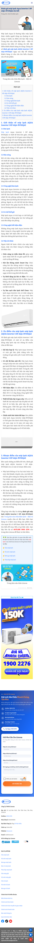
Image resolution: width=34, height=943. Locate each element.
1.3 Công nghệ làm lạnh (12, 101)
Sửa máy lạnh (9, 548)
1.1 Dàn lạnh (8, 96)
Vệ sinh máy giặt (6, 877)
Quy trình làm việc (6, 917)
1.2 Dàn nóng (8, 98)
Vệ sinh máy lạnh (10, 552)
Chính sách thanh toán (7, 909)
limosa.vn (9, 831)
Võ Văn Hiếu (18, 823)
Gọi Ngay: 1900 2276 (11, 729)
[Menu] (32, 3)
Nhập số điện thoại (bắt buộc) (10, 753)
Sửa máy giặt (5, 873)
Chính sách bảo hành (7, 902)
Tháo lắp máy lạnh (10, 560)
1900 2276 (9, 816)
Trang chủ (4, 14)
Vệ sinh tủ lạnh (5, 884)
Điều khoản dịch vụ (6, 898)
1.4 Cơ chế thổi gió (10, 103)
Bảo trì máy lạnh (6, 866)
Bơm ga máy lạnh (10, 556)
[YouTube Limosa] (10, 921)
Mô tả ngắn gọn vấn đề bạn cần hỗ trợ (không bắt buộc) (15, 767)
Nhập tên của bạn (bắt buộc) (9, 746)
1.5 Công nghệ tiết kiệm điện (14, 106)
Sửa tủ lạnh (4, 881)
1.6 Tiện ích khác (10, 108)
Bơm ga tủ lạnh (5, 888)
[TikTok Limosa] (6, 921)
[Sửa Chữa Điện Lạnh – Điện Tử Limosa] (14, 3)
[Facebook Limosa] (2, 921)
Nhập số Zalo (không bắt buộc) (10, 760)
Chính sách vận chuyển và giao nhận (11, 905)
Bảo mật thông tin (6, 913)
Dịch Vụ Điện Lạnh (13, 14)
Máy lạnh (5, 132)
